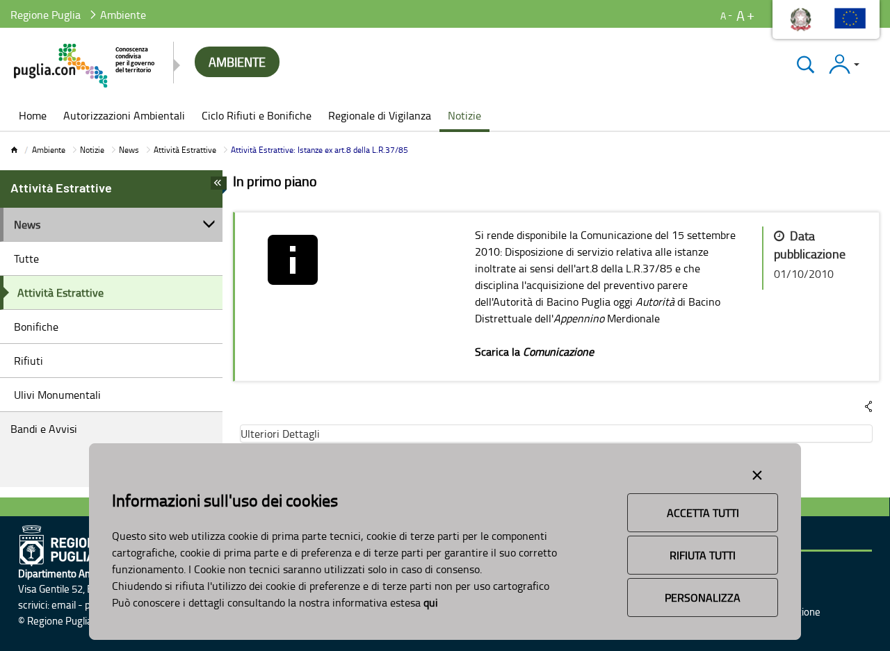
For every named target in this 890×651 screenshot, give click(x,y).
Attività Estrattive (185, 150)
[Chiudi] (805, 64)
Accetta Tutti (703, 512)
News (129, 150)
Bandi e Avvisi (43, 428)
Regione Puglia (45, 14)
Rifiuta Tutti (703, 555)
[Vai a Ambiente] (85, 66)
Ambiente (48, 150)
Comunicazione (558, 351)
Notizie (92, 150)
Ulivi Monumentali (57, 394)
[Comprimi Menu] (219, 187)
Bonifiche (36, 326)
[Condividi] (868, 406)
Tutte (26, 258)
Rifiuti (28, 360)
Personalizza (703, 597)
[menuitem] (32, 116)
